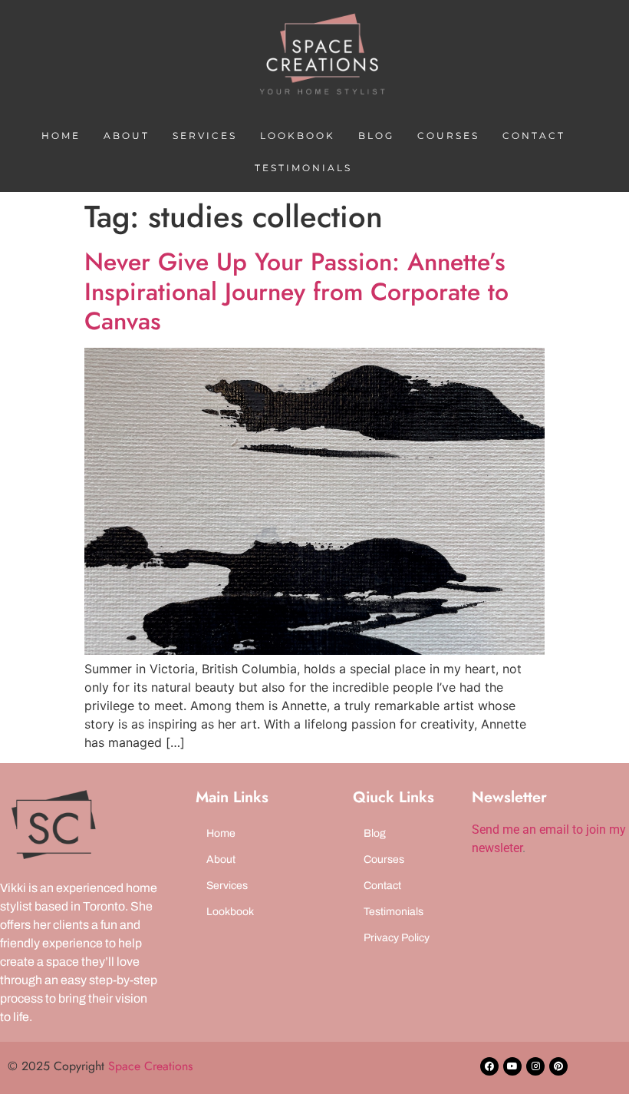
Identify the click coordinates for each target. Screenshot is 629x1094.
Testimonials (303, 168)
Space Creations (150, 1066)
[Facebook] (489, 1066)
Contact (533, 135)
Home (61, 135)
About (127, 135)
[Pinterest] (558, 1066)
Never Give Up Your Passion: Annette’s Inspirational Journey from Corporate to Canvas (296, 291)
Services (205, 135)
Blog (376, 135)
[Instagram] (535, 1066)
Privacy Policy (397, 938)
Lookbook (297, 135)
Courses (448, 135)
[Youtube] (512, 1066)
